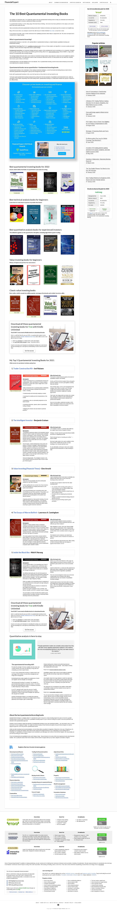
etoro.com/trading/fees (103, 30)
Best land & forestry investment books (63, 779)
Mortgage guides (50, 114)
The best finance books (49, 891)
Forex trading (33, 127)
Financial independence (51, 96)
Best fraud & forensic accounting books (19, 790)
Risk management (19, 117)
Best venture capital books (17, 782)
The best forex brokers (96, 889)
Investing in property (51, 111)
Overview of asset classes (50, 889)
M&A (32, 117)
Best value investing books (39, 760)
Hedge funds (34, 114)
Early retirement (19, 111)
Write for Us (54, 902)
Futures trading (34, 133)
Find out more (13, 892)
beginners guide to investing (89, 873)
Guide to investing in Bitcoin (97, 888)
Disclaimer (78, 902)
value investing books (54, 51)
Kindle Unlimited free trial (28, 336)
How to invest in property (50, 882)
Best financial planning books (17, 757)
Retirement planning (20, 113)
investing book (20, 729)
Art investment (49, 116)
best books (30, 747)
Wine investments (67, 96)
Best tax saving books (16, 763)
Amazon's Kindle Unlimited (43, 30)
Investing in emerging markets (51, 886)
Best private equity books (17, 787)
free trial (51, 30)
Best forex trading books (38, 794)
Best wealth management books (62, 786)
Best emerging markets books (40, 779)
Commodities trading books (55, 692)
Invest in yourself (50, 101)
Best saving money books (17, 755)
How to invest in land (72, 882)
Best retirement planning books (18, 758)
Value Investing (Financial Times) (26, 469)
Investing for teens (50, 102)
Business (65, 110)
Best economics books (60, 794)
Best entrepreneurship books (61, 797)
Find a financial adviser (73, 885)
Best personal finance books (17, 754)
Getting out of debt (20, 99)
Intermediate (70, 874)
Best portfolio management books (62, 787)
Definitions (94, 874)
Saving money (19, 96)
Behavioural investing (36, 101)
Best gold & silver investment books (19, 797)
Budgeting (18, 97)
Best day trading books (38, 755)
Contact (61, 902)
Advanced (75, 874)
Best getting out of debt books (17, 777)
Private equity (34, 113)
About (37, 902)
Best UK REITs (71, 883)
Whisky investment (50, 117)
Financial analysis (35, 116)
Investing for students (51, 104)
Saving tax (18, 101)
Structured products (52, 127)
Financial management (19, 133)
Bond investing (34, 97)
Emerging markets (67, 102)
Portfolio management (20, 110)
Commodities (34, 99)
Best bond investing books (39, 762)
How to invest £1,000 (72, 889)
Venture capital (35, 111)
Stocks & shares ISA (93, 189)
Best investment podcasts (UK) (98, 886)
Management (66, 116)
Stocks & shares (35, 96)
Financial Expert (11, 2)
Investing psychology (36, 102)
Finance (65, 114)
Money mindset (50, 97)
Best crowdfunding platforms (74, 880)
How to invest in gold (73, 886)
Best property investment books (62, 777)
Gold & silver (66, 101)
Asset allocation (19, 116)
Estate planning (19, 114)
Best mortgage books (60, 780)
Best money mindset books (61, 760)
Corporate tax (17, 127)
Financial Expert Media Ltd (60, 908)
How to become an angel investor (99, 882)
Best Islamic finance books (17, 784)
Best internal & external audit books (41, 787)
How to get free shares (96, 883)
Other (81, 874)
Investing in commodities (73, 888)
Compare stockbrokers (49, 883)
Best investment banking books (18, 785)
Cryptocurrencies (67, 99)
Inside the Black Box (21, 552)
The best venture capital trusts (98, 880)
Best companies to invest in (97, 891)
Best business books (59, 796)
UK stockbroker (95, 9)
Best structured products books (62, 789)
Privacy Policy (69, 902)
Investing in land (50, 113)
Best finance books (37, 789)
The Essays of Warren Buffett (25, 512)
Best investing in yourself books (62, 758)
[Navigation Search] (110, 2)
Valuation (16, 135)
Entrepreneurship (67, 111)
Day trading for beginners (50, 888)
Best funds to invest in (73, 891)
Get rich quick (49, 99)
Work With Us (44, 902)
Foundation (63, 874)
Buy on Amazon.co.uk (16, 390)
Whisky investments (67, 97)
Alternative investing (52, 130)
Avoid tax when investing (97, 885)
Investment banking (36, 110)
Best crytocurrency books (39, 795)
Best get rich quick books (60, 757)
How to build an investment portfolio (52, 885)
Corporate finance (51, 131)
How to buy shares (48, 880)
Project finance (50, 133)
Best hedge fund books (16, 788)
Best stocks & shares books (39, 777)
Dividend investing (20, 102)
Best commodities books (16, 795)
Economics (65, 113)
